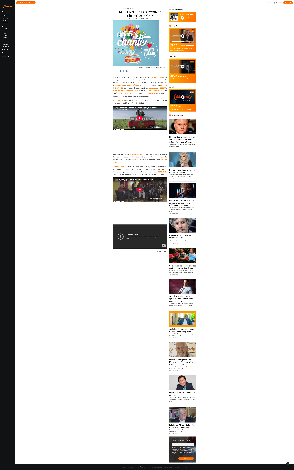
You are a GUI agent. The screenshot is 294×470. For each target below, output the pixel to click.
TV (5, 15)
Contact (6, 53)
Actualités (7, 12)
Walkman (5, 35)
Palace (4, 33)
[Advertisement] (140, 140)
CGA (162, 466)
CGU (159, 466)
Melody (5, 28)
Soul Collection (7, 42)
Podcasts (5, 44)
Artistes (6, 49)
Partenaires (5, 56)
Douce (4, 39)
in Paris (5, 37)
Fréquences (6, 46)
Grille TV (5, 18)
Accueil (115, 9)
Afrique (5, 20)
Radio (5, 26)
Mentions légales (167, 466)
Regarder (5, 23)
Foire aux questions (152, 466)
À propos (140, 466)
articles (120, 9)
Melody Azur (6, 31)
